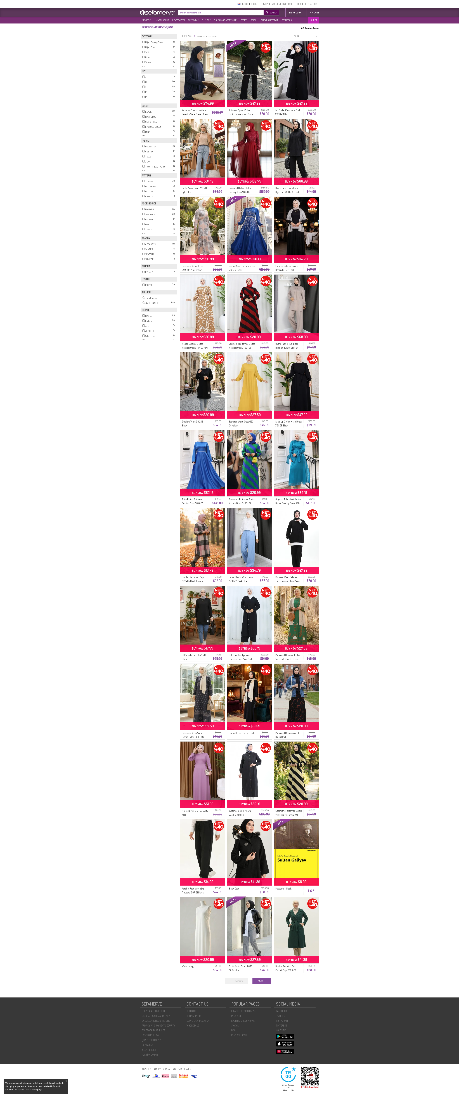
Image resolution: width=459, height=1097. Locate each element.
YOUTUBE (281, 1030)
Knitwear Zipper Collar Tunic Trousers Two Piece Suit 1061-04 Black (241, 114)
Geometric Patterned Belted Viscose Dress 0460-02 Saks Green (242, 503)
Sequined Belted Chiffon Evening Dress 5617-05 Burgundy (240, 192)
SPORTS (244, 20)
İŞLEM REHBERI (149, 1049)
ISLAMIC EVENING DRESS (243, 1011)
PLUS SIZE (206, 20)
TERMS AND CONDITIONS (154, 1011)
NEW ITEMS (146, 20)
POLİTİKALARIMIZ (150, 1054)
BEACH (253, 20)
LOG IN (254, 4)
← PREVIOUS (236, 981)
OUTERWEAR (193, 20)
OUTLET (314, 20)
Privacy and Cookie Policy (25, 1090)
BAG (233, 1030)
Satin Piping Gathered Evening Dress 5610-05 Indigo (192, 503)
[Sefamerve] (158, 12)
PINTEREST (281, 1025)
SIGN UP (264, 4)
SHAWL (234, 1025)
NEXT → (262, 981)
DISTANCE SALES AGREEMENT (157, 1015)
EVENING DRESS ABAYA (243, 1020)
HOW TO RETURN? (150, 1035)
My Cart (314, 12)
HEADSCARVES (178, 20)
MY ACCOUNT (296, 12)
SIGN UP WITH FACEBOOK (281, 4)
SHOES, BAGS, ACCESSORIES (225, 20)
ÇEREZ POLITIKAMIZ (151, 1040)
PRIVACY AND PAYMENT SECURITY (158, 1025)
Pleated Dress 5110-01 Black (241, 732)
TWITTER (280, 1015)
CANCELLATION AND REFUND (156, 1020)
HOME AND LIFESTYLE (269, 20)
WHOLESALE (192, 1025)
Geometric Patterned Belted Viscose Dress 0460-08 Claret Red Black (242, 347)
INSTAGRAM (282, 1020)
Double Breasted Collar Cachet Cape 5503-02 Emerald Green (286, 970)
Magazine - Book (283, 888)
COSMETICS (287, 20)
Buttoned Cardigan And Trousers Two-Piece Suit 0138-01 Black (240, 659)
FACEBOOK (281, 1011)
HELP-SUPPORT (310, 4)
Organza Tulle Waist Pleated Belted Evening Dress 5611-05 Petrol (288, 503)
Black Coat (234, 888)
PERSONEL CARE (239, 1035)
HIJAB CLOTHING (162, 20)
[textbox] (217, 12)
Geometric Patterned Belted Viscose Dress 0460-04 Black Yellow (288, 814)
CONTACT (191, 1011)
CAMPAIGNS (147, 1044)
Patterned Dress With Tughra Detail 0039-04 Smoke (193, 736)
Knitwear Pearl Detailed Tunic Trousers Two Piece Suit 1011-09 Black (287, 581)
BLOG (298, 4)
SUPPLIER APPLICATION (197, 1020)
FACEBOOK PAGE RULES (153, 1030)
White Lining (187, 966)
